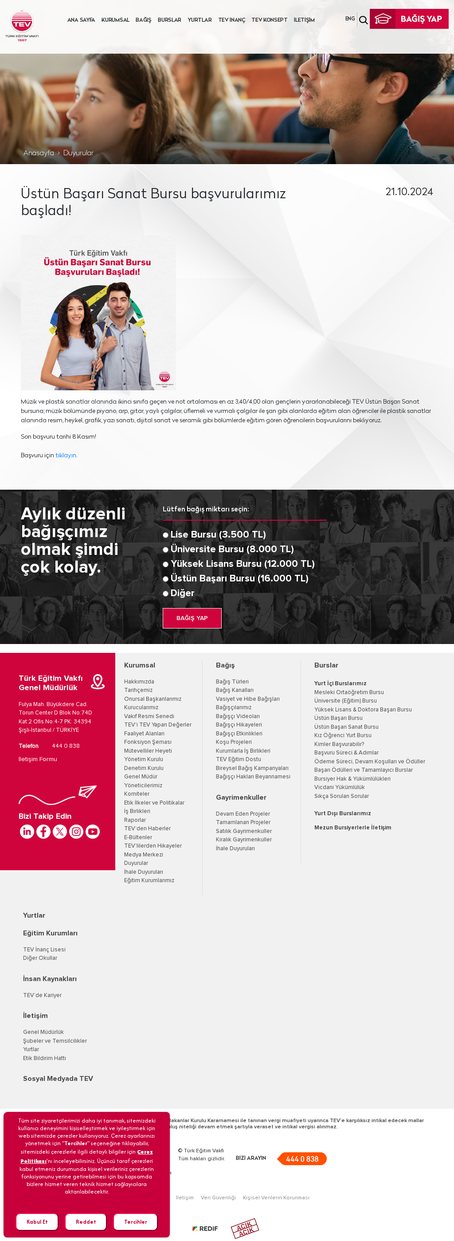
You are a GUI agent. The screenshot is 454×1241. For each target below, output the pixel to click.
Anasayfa (38, 153)
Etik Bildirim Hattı (44, 1058)
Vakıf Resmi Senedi (149, 716)
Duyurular (78, 153)
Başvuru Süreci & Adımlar (346, 753)
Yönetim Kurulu (143, 759)
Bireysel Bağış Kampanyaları (252, 768)
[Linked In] (27, 831)
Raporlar (135, 820)
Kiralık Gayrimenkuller (244, 840)
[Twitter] (60, 831)
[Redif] (210, 1229)
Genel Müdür (140, 777)
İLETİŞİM (304, 20)
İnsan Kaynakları (50, 978)
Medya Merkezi (143, 855)
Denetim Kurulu (144, 768)
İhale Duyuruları (143, 872)
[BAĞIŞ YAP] (409, 19)
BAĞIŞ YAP (192, 618)
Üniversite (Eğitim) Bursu (345, 701)
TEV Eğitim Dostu (238, 759)
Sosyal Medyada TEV (58, 1078)
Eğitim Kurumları (50, 933)
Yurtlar (34, 915)
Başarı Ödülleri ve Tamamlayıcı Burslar (363, 770)
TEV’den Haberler (147, 829)
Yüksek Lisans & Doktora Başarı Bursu (363, 710)
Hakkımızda (139, 682)
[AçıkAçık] (245, 1228)
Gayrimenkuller (241, 797)
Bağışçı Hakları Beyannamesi (253, 777)
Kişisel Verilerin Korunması (276, 1198)
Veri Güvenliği (218, 1198)
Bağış (225, 665)
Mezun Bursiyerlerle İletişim (352, 828)
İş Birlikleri (137, 811)
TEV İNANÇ (231, 20)
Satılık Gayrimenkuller (244, 831)
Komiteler (136, 794)
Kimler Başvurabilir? (339, 744)
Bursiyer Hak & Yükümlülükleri (352, 779)
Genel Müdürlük (43, 1032)
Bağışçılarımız (233, 708)
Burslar (326, 665)
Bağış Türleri (232, 682)
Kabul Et (37, 1221)
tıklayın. (66, 455)
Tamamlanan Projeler (243, 822)
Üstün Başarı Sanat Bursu (346, 727)
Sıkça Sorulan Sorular (341, 796)
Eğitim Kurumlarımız (149, 881)
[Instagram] (76, 831)
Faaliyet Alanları (144, 734)
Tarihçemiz (138, 690)
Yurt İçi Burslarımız (340, 684)
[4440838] (302, 1158)
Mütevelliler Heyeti (148, 751)
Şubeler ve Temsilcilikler (55, 1041)
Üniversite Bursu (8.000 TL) (232, 549)
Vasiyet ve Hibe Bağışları (248, 699)
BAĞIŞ (144, 20)
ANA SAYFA (81, 20)
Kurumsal (139, 665)
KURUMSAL (115, 20)
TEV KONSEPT (269, 20)
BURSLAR (169, 20)
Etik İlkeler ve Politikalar (154, 803)
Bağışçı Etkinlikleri (239, 734)
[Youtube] (92, 831)
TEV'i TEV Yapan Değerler (158, 725)
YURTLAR (199, 20)
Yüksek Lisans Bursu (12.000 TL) (243, 564)
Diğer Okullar (40, 958)
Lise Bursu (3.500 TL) (218, 535)
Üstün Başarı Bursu (338, 718)
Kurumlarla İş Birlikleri (243, 751)
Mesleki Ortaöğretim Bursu (349, 692)
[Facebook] (43, 831)
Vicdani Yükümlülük (339, 787)
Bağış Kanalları (235, 690)
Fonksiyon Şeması (148, 742)
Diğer (183, 593)
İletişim (35, 1015)
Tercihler (135, 1221)
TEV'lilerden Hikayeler (153, 846)
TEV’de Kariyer (42, 995)
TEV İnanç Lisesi (44, 950)
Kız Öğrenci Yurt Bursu (343, 735)
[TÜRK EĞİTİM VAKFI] (22, 25)
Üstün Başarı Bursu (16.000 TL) (240, 579)
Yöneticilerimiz (143, 786)
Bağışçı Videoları (238, 716)
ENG (350, 19)
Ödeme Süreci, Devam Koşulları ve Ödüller (369, 762)
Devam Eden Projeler (243, 814)
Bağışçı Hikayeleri (239, 725)
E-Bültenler (138, 837)
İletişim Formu (38, 759)
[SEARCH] (363, 20)
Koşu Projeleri (234, 742)
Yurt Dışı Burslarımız (342, 814)
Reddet (86, 1221)
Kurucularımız (141, 708)
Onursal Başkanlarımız (152, 699)
